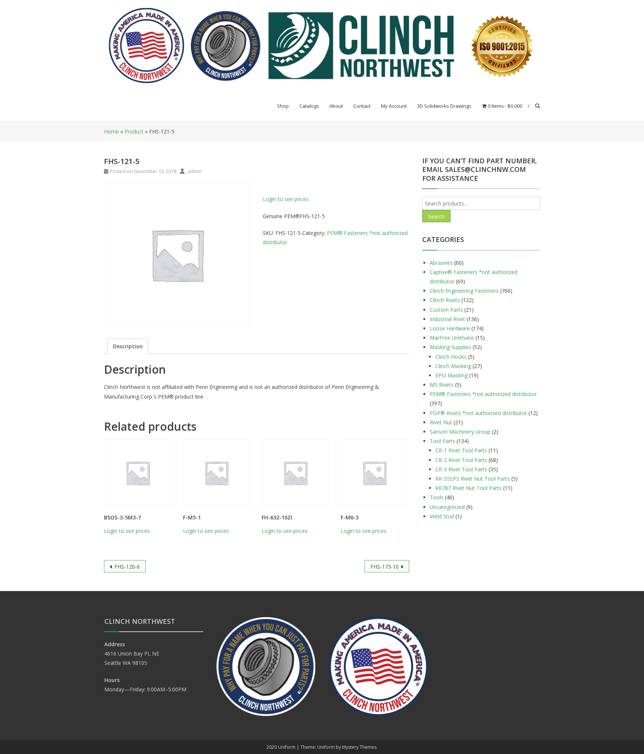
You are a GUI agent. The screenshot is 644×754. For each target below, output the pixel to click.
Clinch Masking (453, 366)
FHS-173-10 (384, 566)
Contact (361, 106)
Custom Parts (446, 309)
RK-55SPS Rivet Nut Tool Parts (472, 478)
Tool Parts (442, 440)
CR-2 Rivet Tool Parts (461, 460)
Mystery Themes (359, 747)
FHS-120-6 (127, 566)
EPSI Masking (451, 375)
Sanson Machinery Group (460, 431)
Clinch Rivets (445, 300)
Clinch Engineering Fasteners (464, 290)
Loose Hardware (450, 328)
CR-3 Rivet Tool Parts (461, 469)
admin (195, 171)
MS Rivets (442, 384)
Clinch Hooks (451, 356)
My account (394, 106)
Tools (436, 497)
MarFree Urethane (452, 337)
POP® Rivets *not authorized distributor (478, 413)
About (336, 106)
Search (436, 216)
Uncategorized (447, 506)
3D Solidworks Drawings (444, 106)
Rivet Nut (441, 422)
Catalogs (309, 106)
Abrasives (441, 262)
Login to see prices (286, 198)
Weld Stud (442, 516)
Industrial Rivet (447, 319)
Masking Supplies (450, 347)
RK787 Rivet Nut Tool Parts (468, 487)
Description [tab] (128, 346)
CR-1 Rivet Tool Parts (461, 450)
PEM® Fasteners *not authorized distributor (483, 394)
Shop (283, 106)
